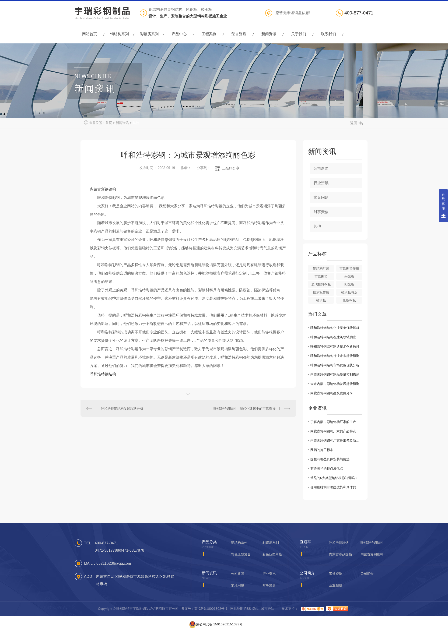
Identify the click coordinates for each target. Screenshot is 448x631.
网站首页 (89, 37)
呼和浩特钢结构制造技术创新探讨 (334, 346)
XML (255, 608)
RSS (247, 608)
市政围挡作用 (349, 268)
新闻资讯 (268, 37)
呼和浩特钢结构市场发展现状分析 (334, 365)
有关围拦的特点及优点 (326, 468)
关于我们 (298, 37)
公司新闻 (321, 168)
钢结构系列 (119, 37)
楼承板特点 (349, 292)
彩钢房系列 (149, 37)
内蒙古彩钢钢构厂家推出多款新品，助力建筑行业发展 (336, 440)
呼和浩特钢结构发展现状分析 (122, 408)
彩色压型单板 (272, 554)
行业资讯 (321, 183)
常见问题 (321, 197)
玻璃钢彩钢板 (321, 284)
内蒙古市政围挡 (340, 554)
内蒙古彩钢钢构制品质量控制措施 (334, 374)
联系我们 (328, 37)
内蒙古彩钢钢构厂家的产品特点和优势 (336, 431)
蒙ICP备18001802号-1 (211, 608)
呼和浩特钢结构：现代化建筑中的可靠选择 (245, 408)
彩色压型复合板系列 (242, 554)
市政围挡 (321, 276)
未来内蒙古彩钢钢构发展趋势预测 (334, 384)
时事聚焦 (321, 212)
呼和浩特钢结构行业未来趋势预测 (334, 356)
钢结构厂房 (321, 268)
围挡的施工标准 (321, 450)
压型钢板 (349, 300)
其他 (136, 123)
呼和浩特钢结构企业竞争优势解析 (334, 328)
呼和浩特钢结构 (103, 374)
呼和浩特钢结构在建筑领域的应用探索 (336, 337)
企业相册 (335, 585)
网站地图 (236, 608)
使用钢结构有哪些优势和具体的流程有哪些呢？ (336, 487)
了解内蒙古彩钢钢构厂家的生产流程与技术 (336, 422)
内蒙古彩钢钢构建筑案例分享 (331, 393)
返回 (353, 123)
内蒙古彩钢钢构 (103, 189)
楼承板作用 (321, 292)
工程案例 (209, 37)
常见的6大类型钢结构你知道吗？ (334, 478)
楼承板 (321, 300)
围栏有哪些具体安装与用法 (330, 459)
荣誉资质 (238, 37)
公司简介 (367, 573)
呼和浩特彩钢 (339, 542)
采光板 (349, 276)
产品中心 (179, 37)
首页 (108, 123)
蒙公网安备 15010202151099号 (219, 623)
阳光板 (349, 284)
